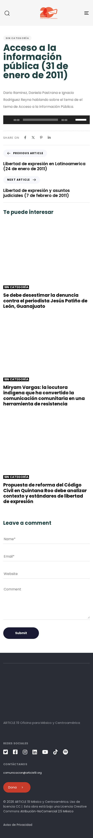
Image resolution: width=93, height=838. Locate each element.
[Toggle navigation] (75, 13)
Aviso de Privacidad (17, 825)
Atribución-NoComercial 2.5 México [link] (47, 811)
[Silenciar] (72, 120)
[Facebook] (25, 137)
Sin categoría (17, 38)
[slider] (81, 119)
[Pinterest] (41, 137)
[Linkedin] (49, 137)
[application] (46, 119)
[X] (33, 137)
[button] (7, 13)
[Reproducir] (9, 120)
